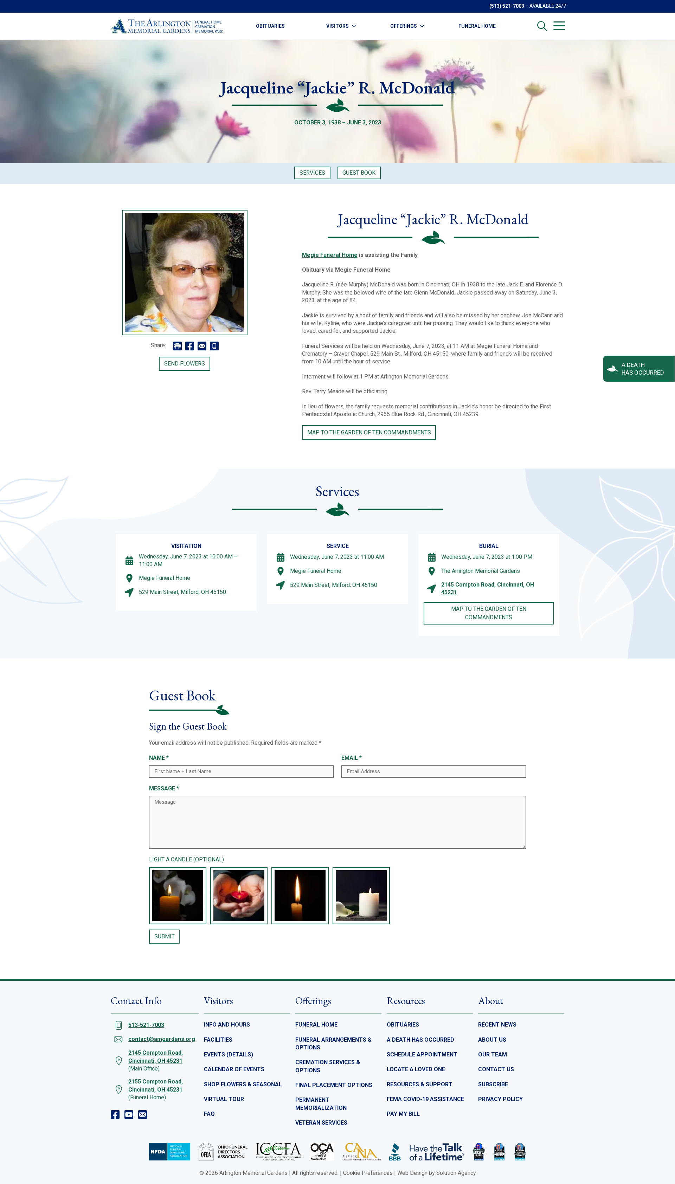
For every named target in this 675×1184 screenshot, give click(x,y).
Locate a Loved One (416, 1069)
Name (159, 758)
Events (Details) (228, 1054)
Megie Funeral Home (330, 255)
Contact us (496, 1069)
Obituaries (270, 26)
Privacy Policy (500, 1099)
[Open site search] (542, 26)
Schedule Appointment (422, 1054)
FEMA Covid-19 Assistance (425, 1099)
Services (312, 172)
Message (164, 788)
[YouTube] (128, 1114)
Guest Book (358, 172)
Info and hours (227, 1024)
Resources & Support (419, 1084)
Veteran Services (321, 1122)
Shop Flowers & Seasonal (243, 1084)
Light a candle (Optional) (186, 859)
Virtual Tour (224, 1099)
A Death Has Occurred (420, 1039)
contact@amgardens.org (161, 1039)
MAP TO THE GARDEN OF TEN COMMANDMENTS (369, 432)
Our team (492, 1054)
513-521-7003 (146, 1025)
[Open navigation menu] (559, 26)
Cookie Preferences (368, 1173)
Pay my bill (403, 1114)
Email (351, 758)
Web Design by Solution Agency (436, 1173)
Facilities (218, 1039)
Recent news (497, 1024)
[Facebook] (115, 1114)
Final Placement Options (333, 1085)
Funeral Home (477, 26)
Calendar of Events (234, 1069)
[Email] (142, 1114)
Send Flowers (184, 363)
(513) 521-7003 (506, 6)
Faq (209, 1114)
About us (492, 1039)
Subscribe (493, 1084)
